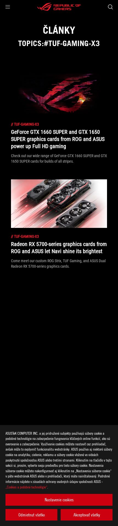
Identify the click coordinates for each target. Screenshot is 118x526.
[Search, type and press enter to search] (110, 7)
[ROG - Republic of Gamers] (59, 7)
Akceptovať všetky (87, 514)
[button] (7, 7)
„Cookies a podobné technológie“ (26, 487)
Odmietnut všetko (31, 514)
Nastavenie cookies (59, 499)
